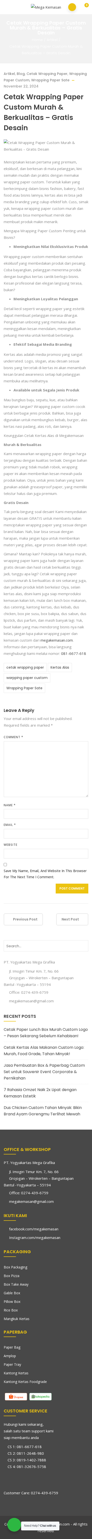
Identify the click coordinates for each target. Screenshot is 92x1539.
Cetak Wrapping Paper (46, 73)
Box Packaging (15, 1267)
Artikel (52, 39)
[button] (83, 7)
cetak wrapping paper (25, 667)
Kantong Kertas (16, 1373)
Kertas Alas (60, 667)
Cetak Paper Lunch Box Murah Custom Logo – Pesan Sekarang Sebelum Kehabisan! (46, 1033)
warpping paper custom (27, 677)
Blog (21, 73)
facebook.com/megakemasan (33, 1228)
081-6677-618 (73, 653)
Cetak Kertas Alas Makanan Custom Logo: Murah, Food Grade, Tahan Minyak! (44, 1051)
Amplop (10, 1355)
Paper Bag (12, 1347)
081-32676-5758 (31, 1466)
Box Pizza (11, 1275)
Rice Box (11, 1310)
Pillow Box (12, 1301)
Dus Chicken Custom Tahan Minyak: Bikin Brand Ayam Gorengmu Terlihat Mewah (43, 1111)
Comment (13, 737)
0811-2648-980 (30, 1453)
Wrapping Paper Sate (50, 80)
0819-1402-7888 (31, 1459)
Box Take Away (16, 1284)
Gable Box (12, 1293)
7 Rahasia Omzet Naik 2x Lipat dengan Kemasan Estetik (40, 1093)
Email (10, 825)
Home (37, 39)
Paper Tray (12, 1364)
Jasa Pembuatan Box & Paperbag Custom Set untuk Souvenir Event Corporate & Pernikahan (44, 1072)
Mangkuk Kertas (16, 1318)
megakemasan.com (56, 640)
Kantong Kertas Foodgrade (25, 1381)
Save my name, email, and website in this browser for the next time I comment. (45, 873)
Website (10, 845)
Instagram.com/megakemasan (34, 1237)
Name (10, 805)
